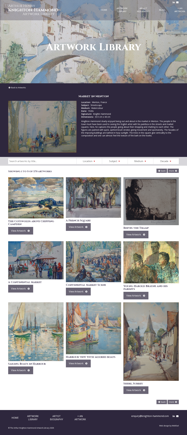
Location (88, 161)
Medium (139, 161)
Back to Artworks (18, 87)
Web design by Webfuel (169, 425)
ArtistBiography (56, 418)
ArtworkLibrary (33, 418)
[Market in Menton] (42, 127)
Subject (113, 161)
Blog (162, 9)
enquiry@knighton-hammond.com (150, 416)
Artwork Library (122, 10)
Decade (164, 161)
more (172, 170)
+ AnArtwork (80, 418)
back (163, 170)
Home (104, 9)
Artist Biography (143, 10)
